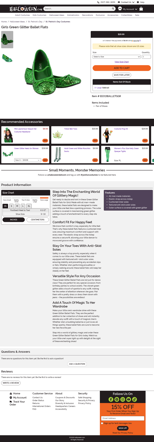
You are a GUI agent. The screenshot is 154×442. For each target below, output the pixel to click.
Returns (36, 403)
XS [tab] (5, 206)
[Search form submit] (113, 8)
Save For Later (122, 75)
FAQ (34, 409)
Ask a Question (77, 364)
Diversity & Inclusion (64, 403)
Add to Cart (122, 68)
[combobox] (77, 8)
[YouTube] (128, 399)
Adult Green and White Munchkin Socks (77, 149)
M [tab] (17, 206)
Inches (13, 220)
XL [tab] (29, 206)
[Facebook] (111, 399)
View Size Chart (122, 62)
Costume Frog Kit (121, 129)
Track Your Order (17, 403)
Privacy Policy (84, 403)
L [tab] (22, 206)
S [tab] (11, 206)
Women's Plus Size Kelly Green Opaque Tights (126, 149)
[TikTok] (134, 399)
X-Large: (98, 88)
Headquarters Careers (65, 406)
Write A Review (11, 383)
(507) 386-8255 (108, 2)
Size (94, 52)
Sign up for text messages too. (118, 423)
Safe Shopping (84, 397)
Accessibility (61, 409)
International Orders (41, 406)
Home (16, 393)
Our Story (59, 400)
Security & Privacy (86, 400)
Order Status (38, 400)
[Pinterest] (116, 399)
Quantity (146, 52)
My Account (19, 397)
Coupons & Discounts (65, 397)
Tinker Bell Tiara (70, 129)
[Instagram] (122, 399)
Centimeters (37, 220)
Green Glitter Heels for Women (26, 148)
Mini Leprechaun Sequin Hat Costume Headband (25, 130)
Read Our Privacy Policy (123, 433)
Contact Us (126, 2)
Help (142, 2)
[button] (127, 9)
